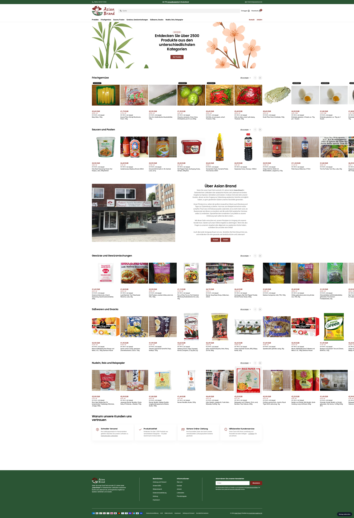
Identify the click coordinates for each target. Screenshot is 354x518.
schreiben (251, 434)
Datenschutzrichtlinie (252, 487)
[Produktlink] (106, 99)
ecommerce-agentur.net (255, 513)
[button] (245, 11)
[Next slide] (260, 78)
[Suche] (120, 11)
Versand (102, 115)
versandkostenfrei (173, 2)
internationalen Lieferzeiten (109, 436)
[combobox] (181, 11)
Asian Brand (237, 513)
